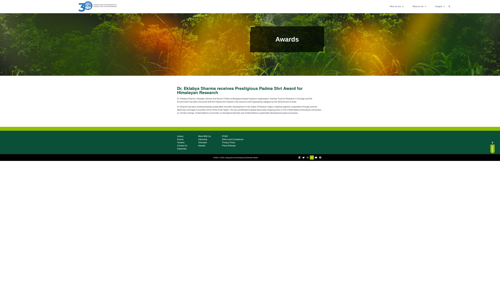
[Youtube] (316, 157)
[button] (449, 6)
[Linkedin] (299, 157)
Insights (438, 6)
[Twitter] (303, 157)
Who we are (395, 6)
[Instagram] (308, 157)
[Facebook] (320, 157)
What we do (418, 6)
